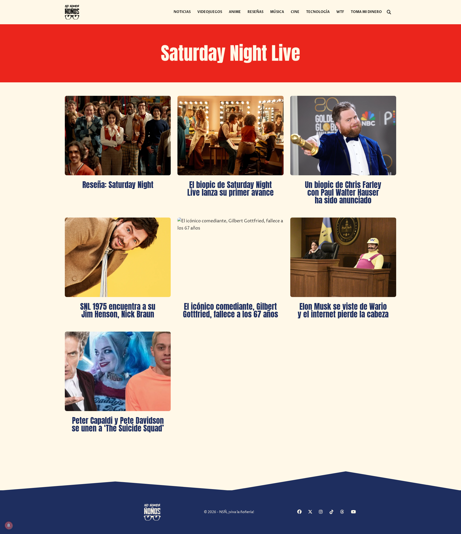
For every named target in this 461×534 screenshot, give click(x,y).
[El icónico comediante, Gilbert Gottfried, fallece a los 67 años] (230, 257)
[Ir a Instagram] (323, 512)
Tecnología (318, 12)
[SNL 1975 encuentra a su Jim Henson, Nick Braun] (118, 257)
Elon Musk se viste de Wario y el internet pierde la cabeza (343, 310)
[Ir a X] (313, 512)
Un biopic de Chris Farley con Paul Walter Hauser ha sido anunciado (343, 192)
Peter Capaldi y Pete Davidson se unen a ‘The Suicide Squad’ (118, 424)
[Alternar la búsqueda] (389, 12)
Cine (295, 12)
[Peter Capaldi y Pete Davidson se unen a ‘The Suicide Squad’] (118, 371)
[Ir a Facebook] (302, 512)
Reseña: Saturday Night (117, 185)
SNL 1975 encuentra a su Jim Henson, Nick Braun (117, 310)
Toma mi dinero (366, 12)
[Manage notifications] (8, 525)
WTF (340, 12)
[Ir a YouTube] (356, 512)
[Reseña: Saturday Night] (118, 135)
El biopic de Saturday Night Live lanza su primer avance (230, 188)
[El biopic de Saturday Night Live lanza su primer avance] (230, 135)
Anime (235, 12)
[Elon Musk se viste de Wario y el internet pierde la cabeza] (343, 257)
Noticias (182, 12)
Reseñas (255, 12)
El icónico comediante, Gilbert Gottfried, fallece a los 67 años (230, 310)
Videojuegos (209, 12)
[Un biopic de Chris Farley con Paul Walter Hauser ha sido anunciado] (343, 135)
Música (277, 12)
